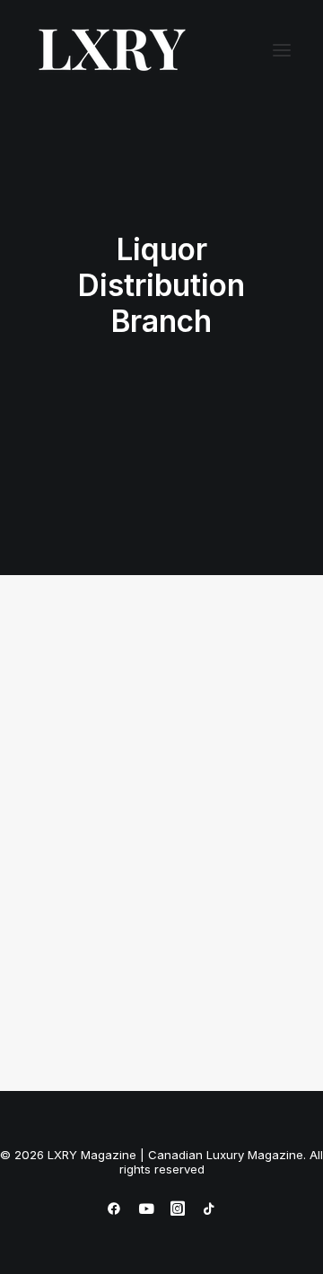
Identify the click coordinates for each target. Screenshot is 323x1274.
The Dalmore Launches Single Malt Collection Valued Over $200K (148, 897)
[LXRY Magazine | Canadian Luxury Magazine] (110, 50)
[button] (281, 50)
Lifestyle (221, 683)
